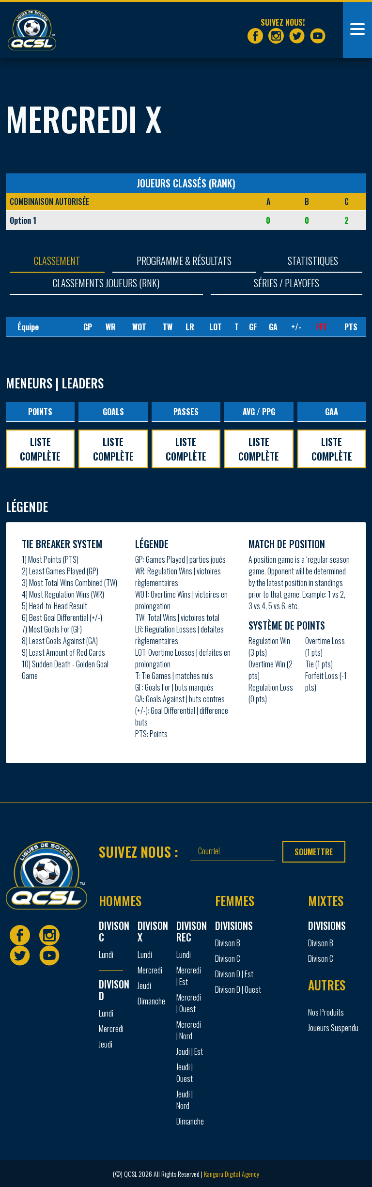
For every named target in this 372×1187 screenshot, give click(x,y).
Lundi (106, 954)
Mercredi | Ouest (188, 1003)
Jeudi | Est (189, 1051)
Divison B (227, 943)
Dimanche (151, 1001)
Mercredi (111, 1028)
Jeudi (105, 1044)
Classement (57, 260)
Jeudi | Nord (184, 1099)
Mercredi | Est (188, 975)
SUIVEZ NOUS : (138, 851)
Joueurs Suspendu (333, 1027)
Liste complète (40, 448)
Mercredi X (84, 118)
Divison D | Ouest (238, 989)
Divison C (227, 958)
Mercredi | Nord (188, 1030)
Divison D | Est (234, 974)
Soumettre (313, 852)
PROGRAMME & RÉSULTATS (184, 260)
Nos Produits (326, 1012)
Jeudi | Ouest (184, 1072)
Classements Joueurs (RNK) (106, 283)
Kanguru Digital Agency (231, 1174)
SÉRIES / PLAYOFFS (286, 283)
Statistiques (313, 260)
